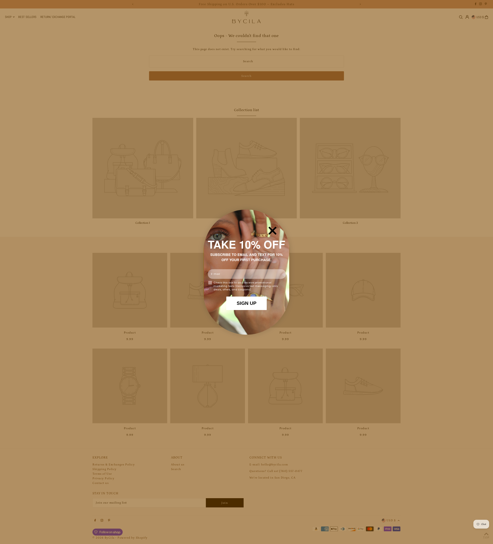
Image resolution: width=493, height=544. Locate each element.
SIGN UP (247, 303)
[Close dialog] (272, 230)
